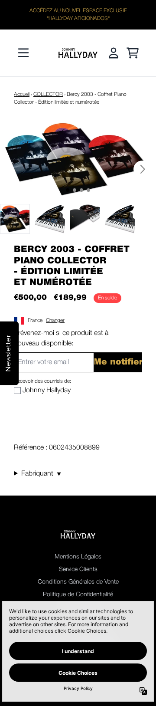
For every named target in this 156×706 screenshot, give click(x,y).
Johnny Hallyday (47, 390)
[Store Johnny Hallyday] (78, 53)
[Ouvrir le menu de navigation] (23, 52)
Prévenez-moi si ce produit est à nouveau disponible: (61, 338)
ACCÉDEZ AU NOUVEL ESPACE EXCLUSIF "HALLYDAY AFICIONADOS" (78, 14)
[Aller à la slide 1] (67, 190)
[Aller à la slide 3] (81, 190)
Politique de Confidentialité (78, 595)
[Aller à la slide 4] (88, 190)
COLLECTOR (48, 94)
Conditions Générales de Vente (78, 582)
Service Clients (78, 569)
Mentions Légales (78, 557)
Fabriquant (41, 474)
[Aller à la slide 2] (74, 190)
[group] (15, 219)
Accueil (21, 94)
